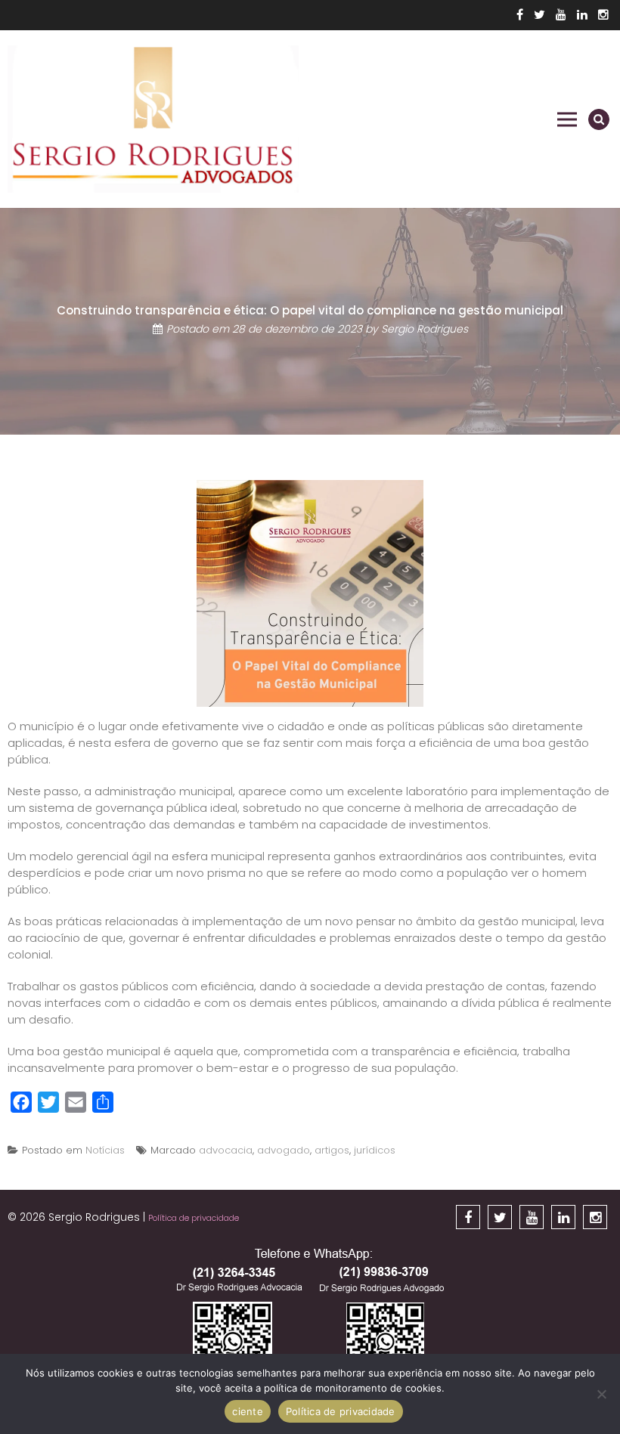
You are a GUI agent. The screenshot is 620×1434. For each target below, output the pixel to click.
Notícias (105, 1150)
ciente (247, 1411)
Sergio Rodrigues (424, 329)
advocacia (226, 1150)
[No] (601, 1393)
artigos (332, 1150)
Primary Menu (567, 119)
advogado (283, 1150)
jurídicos (374, 1150)
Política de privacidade (193, 1218)
